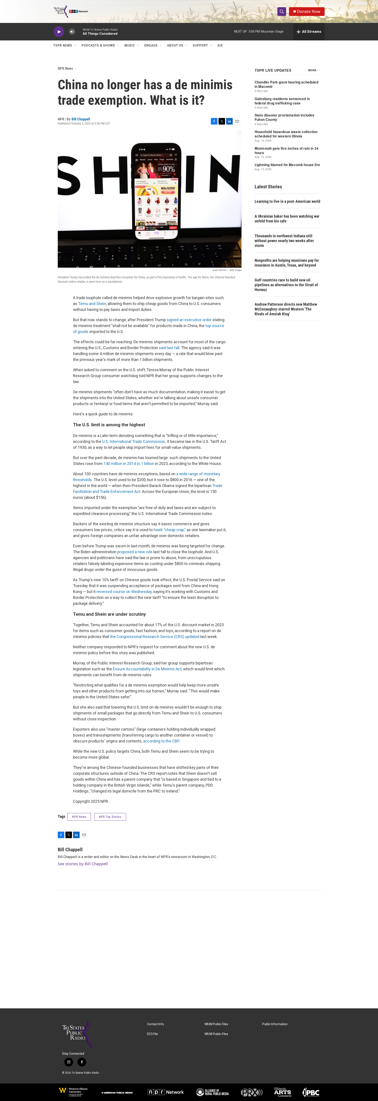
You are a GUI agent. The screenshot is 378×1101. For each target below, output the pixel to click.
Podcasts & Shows (98, 45)
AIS (220, 45)
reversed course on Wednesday (124, 591)
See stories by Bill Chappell (83, 863)
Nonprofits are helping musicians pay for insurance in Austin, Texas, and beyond (287, 262)
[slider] (79, 31)
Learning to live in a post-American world (287, 201)
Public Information (275, 1024)
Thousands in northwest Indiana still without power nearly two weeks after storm (284, 241)
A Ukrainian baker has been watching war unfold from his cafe (287, 218)
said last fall (169, 347)
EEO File (152, 1034)
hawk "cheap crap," (170, 529)
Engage (151, 45)
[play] (58, 31)
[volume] (72, 32)
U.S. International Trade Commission (133, 441)
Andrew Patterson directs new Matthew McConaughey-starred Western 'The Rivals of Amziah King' (286, 309)
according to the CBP (161, 741)
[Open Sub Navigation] (75, 45)
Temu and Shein (92, 303)
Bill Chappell (81, 119)
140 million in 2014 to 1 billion (128, 463)
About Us (175, 45)
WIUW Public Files (216, 1034)
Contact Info (155, 1024)
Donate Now (308, 11)
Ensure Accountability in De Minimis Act (147, 669)
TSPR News (62, 45)
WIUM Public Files (216, 1024)
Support (200, 45)
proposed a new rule (134, 552)
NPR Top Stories (110, 816)
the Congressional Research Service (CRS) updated (154, 636)
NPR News (65, 68)
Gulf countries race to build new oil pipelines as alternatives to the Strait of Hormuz (286, 285)
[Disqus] (189, 949)
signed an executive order (189, 319)
